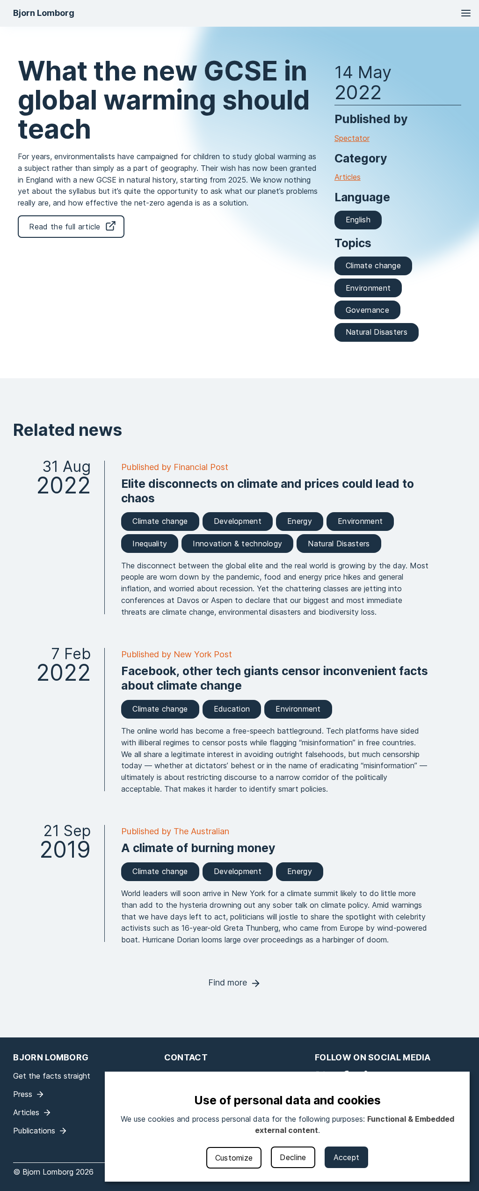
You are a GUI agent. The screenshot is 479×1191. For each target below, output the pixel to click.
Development (237, 521)
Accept (347, 1157)
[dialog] (287, 1127)
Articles (347, 177)
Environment (368, 288)
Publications (34, 1130)
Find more (227, 982)
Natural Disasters (376, 332)
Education (232, 708)
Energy (299, 521)
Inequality (149, 543)
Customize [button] (234, 1157)
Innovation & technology (237, 543)
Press (22, 1094)
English (358, 219)
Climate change (373, 265)
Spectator (352, 138)
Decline (293, 1157)
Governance (367, 310)
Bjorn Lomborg (43, 13)
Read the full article (64, 226)
